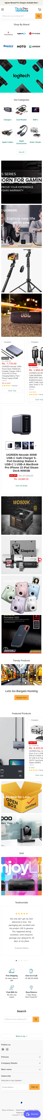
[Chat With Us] (11, 984)
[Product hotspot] (12, 662)
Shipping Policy (21, 1105)
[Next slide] (36, 438)
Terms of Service (8, 1103)
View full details (21, 478)
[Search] (38, 16)
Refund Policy (21, 1103)
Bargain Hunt (22, 690)
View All (21, 145)
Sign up (34, 1079)
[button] (10, 438)
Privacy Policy (34, 1103)
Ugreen (4, 373)
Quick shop (12, 383)
